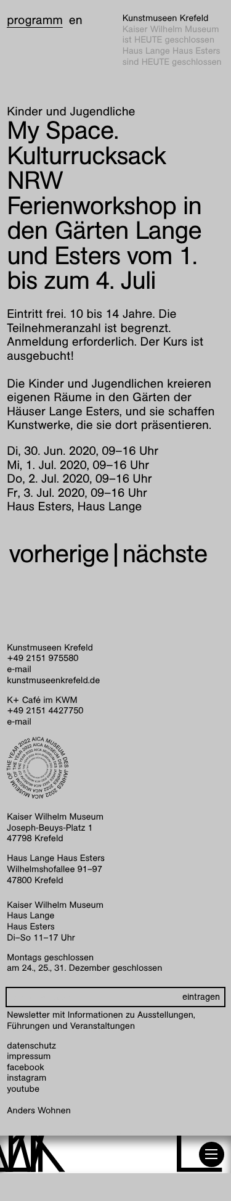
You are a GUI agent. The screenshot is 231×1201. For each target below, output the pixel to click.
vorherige (58, 554)
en (76, 20)
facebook (25, 1067)
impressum (29, 1056)
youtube (23, 1089)
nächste (165, 554)
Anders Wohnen (38, 1110)
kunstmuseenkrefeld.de (53, 680)
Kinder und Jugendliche (71, 111)
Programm (35, 20)
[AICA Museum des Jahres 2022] (115, 768)
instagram (26, 1078)
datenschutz (31, 1046)
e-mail (19, 669)
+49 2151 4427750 (45, 711)
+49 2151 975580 (42, 658)
